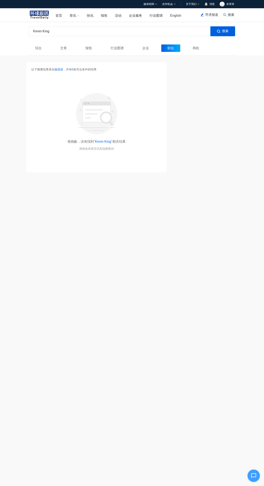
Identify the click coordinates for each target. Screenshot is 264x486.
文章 (63, 48)
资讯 (73, 15)
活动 (118, 15)
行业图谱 (156, 15)
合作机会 (167, 4)
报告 (104, 15)
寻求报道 (211, 14)
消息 (212, 4)
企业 (145, 48)
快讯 (90, 15)
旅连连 (58, 69)
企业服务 (135, 15)
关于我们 (191, 4)
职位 (170, 48)
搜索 (225, 31)
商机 (196, 48)
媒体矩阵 (149, 4)
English (175, 15)
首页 (58, 15)
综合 (38, 48)
